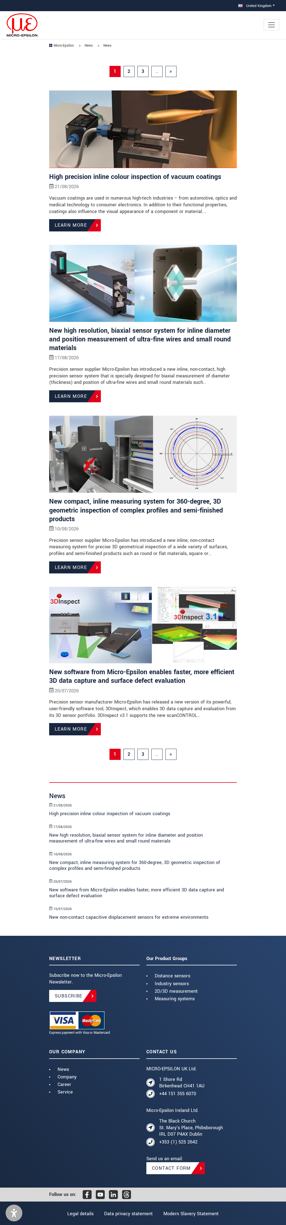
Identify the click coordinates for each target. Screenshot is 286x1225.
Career (64, 1084)
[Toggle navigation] (271, 24)
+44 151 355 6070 (177, 1093)
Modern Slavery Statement (191, 1213)
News (63, 1069)
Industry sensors (172, 984)
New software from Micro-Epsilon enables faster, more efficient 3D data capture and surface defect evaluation (141, 676)
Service (65, 1092)
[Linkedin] (113, 1194)
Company (67, 1077)
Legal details (80, 1213)
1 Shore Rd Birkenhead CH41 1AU (181, 1082)
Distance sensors (172, 976)
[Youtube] (100, 1194)
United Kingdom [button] (258, 5)
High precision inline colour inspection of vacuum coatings (135, 176)
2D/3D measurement (176, 991)
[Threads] (126, 1194)
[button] (14, 1213)
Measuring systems (175, 999)
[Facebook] (87, 1194)
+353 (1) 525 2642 (178, 1142)
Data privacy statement (128, 1213)
